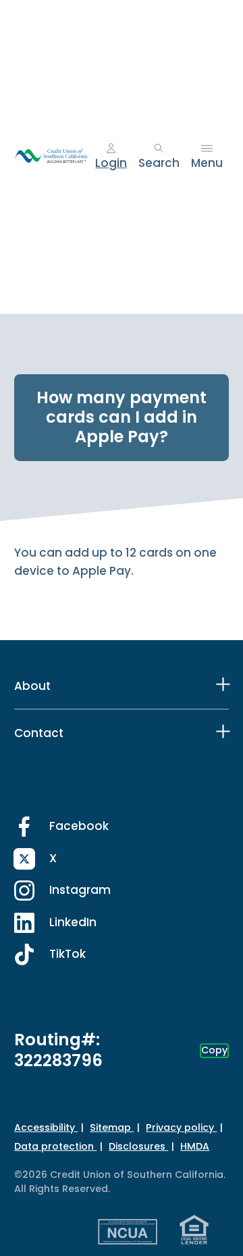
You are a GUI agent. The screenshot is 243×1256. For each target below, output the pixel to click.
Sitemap (112, 1127)
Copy (214, 1050)
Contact (38, 733)
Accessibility (46, 1127)
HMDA (194, 1146)
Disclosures (138, 1146)
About (32, 686)
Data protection (55, 1146)
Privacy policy (181, 1127)
